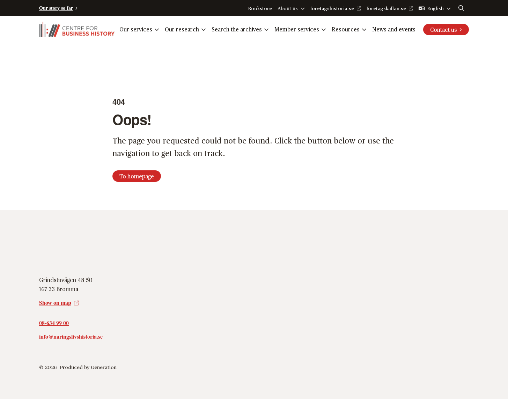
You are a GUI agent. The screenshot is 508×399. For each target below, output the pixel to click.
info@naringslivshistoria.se (71, 336)
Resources (346, 29)
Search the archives (237, 29)
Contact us (443, 29)
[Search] (461, 8)
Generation (104, 367)
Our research (182, 29)
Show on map (55, 302)
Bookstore (260, 8)
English (435, 8)
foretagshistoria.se (332, 8)
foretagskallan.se (386, 8)
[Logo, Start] (77, 29)
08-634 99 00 (54, 323)
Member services (296, 29)
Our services (135, 29)
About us (288, 8)
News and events (393, 29)
